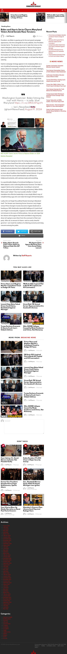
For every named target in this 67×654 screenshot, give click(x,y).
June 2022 (5, 607)
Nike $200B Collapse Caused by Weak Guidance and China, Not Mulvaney (33, 328)
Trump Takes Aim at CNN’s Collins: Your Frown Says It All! (55, 100)
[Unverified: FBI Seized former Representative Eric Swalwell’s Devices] (33, 296)
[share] (40, 129)
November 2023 (7, 579)
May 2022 (5, 608)
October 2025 (6, 542)
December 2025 (7, 538)
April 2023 (5, 590)
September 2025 (7, 543)
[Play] (43, 122)
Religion (5, 635)
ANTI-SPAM (61, 646)
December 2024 (7, 558)
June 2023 (5, 587)
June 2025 (5, 548)
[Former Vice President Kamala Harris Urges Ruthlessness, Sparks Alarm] (11, 474)
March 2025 (6, 553)
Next (66, 17)
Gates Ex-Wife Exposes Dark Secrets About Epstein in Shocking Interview (56, 111)
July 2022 (5, 605)
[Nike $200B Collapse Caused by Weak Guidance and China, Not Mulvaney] (33, 319)
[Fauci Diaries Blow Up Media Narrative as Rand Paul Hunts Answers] (11, 500)
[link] (3, 130)
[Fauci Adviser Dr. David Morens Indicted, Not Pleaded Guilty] (11, 450)
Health (4, 630)
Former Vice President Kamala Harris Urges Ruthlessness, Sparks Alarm (9, 484)
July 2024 (5, 566)
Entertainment (6, 623)
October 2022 (6, 600)
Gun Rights (6, 628)
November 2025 (7, 540)
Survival (5, 638)
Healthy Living (6, 632)
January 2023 (6, 595)
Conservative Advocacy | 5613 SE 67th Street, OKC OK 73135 (50, 644)
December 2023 (7, 577)
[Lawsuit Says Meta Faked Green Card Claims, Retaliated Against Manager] (11, 296)
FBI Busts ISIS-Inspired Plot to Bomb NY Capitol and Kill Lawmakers (55, 16)
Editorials (5, 622)
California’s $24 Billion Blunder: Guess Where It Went (55, 75)
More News (57, 61)
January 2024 (6, 576)
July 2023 (5, 586)
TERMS (43, 646)
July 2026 (5, 527)
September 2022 (7, 602)
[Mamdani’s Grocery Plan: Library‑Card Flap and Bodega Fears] (33, 500)
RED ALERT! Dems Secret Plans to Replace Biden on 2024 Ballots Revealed (22, 131)
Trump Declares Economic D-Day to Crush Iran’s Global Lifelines (10, 328)
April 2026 (5, 532)
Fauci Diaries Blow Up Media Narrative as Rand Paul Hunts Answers (10, 509)
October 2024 (6, 561)
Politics (5, 633)
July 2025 (5, 546)
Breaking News (5, 281)
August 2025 (6, 545)
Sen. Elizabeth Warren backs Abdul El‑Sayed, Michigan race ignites (31, 483)
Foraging (5, 625)
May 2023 (5, 589)
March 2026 (6, 533)
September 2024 (7, 563)
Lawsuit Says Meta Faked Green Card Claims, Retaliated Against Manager (10, 306)
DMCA (36, 647)
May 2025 (5, 550)
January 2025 (6, 556)
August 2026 (6, 525)
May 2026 (5, 530)
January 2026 (6, 537)
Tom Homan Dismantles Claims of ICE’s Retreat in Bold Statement (56, 71)
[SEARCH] (65, 10)
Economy (5, 620)
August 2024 (6, 564)
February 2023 (7, 594)
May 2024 (5, 569)
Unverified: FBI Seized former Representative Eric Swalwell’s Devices (33, 306)
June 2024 (5, 568)
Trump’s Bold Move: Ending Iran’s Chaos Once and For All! (55, 80)
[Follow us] (62, 10)
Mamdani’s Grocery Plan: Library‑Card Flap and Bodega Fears (33, 509)
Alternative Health (7, 617)
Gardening (5, 627)
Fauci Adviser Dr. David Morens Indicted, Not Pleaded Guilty (10, 460)
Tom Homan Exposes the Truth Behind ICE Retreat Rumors (55, 90)
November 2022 (7, 599)
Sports (4, 636)
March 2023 (6, 592)
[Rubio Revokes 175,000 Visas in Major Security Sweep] (33, 450)
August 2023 (6, 584)
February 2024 (7, 574)
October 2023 (6, 581)
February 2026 (7, 535)
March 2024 (6, 573)
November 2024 (7, 560)
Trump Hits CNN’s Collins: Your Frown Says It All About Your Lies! (56, 85)
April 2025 (5, 551)
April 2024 (5, 571)
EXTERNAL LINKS (51, 646)
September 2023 (7, 582)
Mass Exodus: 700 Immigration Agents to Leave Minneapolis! (55, 105)
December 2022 (7, 597)
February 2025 (7, 555)
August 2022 (6, 603)
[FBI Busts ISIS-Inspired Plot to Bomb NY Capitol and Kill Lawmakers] (40, 17)
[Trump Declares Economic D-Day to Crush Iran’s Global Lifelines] (11, 319)
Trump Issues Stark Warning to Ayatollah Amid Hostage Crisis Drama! (55, 95)
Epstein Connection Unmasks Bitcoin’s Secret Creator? (54, 66)
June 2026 (5, 529)
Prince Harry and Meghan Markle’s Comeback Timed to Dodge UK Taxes (19, 16)
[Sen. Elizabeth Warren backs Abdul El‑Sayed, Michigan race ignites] (33, 474)
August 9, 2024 (33, 109)
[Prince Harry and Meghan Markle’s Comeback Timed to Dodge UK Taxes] (4, 17)
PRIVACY (37, 646)
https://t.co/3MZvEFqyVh (29, 103)
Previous (1, 17)
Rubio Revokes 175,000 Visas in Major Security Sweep (32, 460)
